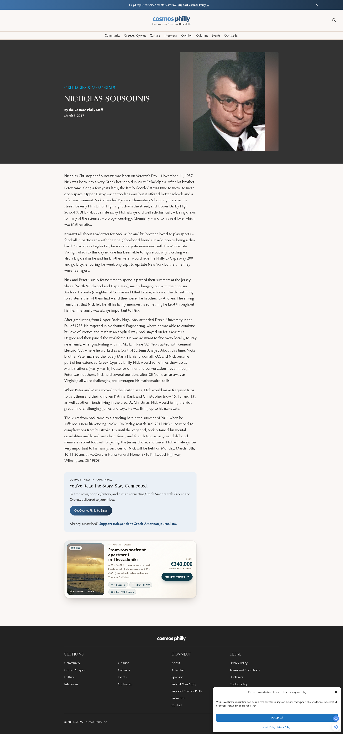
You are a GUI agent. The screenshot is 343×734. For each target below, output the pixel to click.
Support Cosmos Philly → (193, 5)
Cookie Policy (268, 727)
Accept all (277, 717)
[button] (336, 692)
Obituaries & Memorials (89, 87)
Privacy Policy (283, 727)
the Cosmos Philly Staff (86, 109)
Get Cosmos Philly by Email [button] (91, 510)
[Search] (333, 20)
